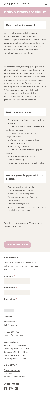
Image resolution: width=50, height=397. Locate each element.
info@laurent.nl (16, 335)
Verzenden (9, 311)
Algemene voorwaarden (14, 376)
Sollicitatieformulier (17, 244)
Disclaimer (8, 373)
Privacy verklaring (12, 370)
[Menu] (45, 4)
